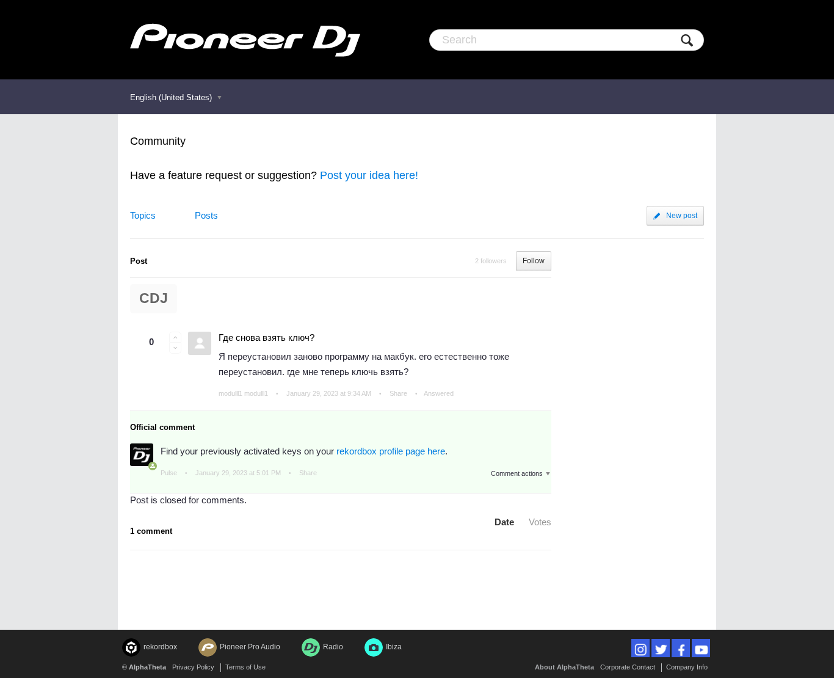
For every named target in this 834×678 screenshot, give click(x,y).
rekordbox (160, 647)
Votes (540, 522)
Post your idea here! (369, 175)
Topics (143, 215)
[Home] (245, 39)
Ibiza (394, 647)
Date (504, 522)
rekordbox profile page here (390, 451)
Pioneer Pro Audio (250, 647)
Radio (333, 647)
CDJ (153, 298)
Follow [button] (534, 261)
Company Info (687, 667)
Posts (206, 215)
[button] (175, 337)
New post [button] (681, 215)
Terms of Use (245, 667)
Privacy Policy (193, 667)
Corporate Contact (627, 667)
